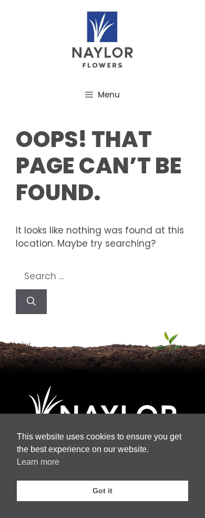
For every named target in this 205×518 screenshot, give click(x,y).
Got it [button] (102, 490)
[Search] (31, 302)
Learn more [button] (38, 461)
